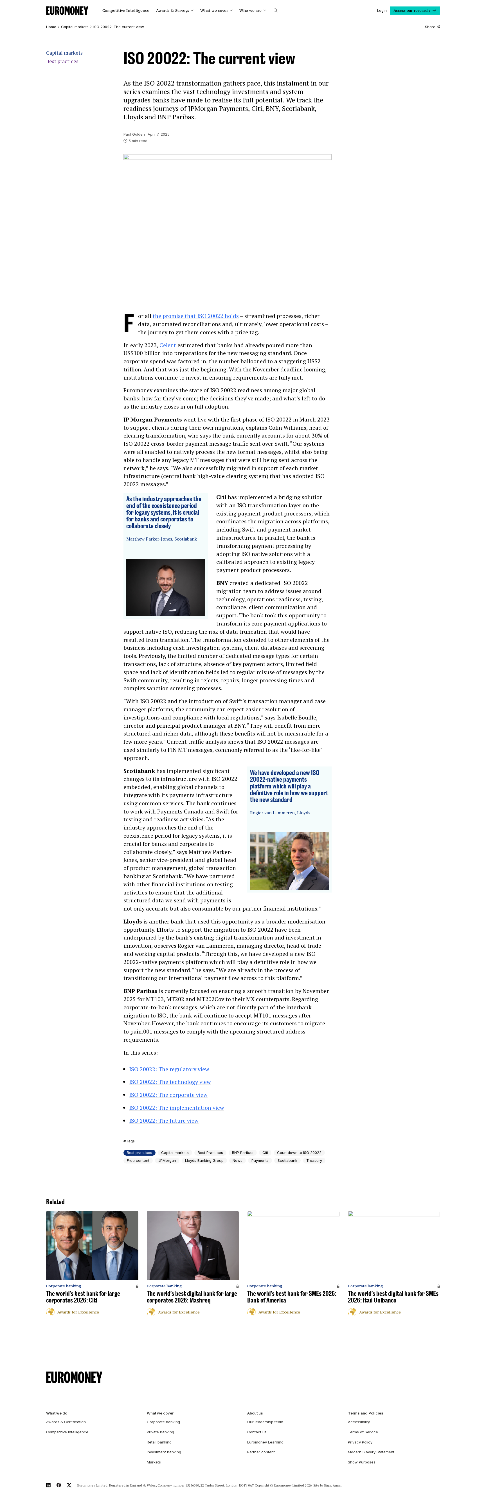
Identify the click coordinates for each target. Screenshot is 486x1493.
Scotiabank (287, 1160)
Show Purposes (361, 1462)
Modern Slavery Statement (371, 1452)
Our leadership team (265, 1422)
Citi (265, 1152)
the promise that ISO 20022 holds (196, 316)
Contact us (257, 1432)
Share (430, 27)
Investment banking (164, 1452)
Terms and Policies (365, 1413)
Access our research (411, 10)
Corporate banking (163, 1422)
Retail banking (159, 1442)
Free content (138, 1160)
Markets (154, 1462)
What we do (56, 1413)
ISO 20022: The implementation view (176, 1107)
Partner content (261, 1452)
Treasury (314, 1160)
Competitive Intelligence (125, 10)
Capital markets (75, 27)
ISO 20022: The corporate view (168, 1095)
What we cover (214, 10)
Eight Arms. (333, 1485)
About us (255, 1413)
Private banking (160, 1432)
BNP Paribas (242, 1152)
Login (382, 10)
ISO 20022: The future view (164, 1120)
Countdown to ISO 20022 (299, 1152)
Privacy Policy (360, 1442)
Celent (167, 345)
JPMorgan (167, 1160)
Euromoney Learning (265, 1442)
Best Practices (210, 1152)
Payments (260, 1160)
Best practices (62, 61)
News (237, 1160)
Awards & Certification (66, 1422)
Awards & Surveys (172, 10)
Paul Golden (134, 134)
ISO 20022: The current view (118, 27)
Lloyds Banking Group (204, 1160)
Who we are (250, 10)
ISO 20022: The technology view (170, 1082)
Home (51, 27)
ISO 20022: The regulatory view (169, 1069)
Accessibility (359, 1422)
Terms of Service (363, 1432)
